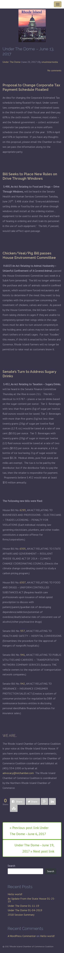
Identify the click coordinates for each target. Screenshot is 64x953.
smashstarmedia (49, 61)
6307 (23, 582)
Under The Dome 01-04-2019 (25, 910)
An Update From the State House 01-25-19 (31, 900)
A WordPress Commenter (22, 936)
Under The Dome (11, 61)
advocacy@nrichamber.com (18, 773)
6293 (23, 510)
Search (11, 865)
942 (22, 683)
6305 (23, 548)
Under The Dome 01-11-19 (23, 905)
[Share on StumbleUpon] (14, 808)
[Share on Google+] (44, 801)
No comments (54, 70)
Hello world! (15, 894)
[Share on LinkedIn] (52, 801)
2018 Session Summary (21, 914)
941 (22, 654)
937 (22, 631)
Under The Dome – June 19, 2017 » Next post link (34, 848)
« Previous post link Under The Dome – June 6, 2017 (29, 831)
